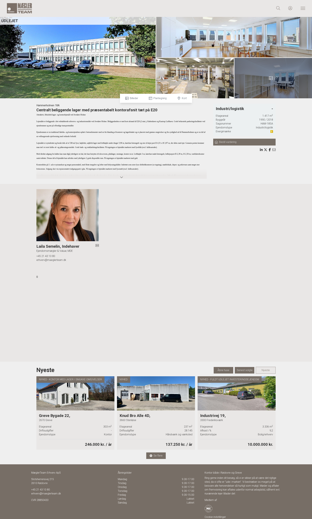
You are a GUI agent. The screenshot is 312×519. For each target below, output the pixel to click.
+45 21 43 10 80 (45, 256)
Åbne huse (223, 370)
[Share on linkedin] (261, 149)
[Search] (278, 8)
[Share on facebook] (269, 149)
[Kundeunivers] (290, 8)
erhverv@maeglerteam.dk (51, 260)
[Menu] (302, 8)
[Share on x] (265, 149)
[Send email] (274, 149)
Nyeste (266, 370)
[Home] (81, 8)
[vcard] (97, 248)
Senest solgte (245, 370)
